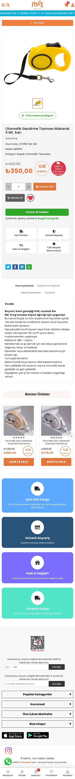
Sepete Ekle (46, 186)
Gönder (56, 667)
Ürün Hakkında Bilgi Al (39, 115)
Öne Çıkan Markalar (37, 714)
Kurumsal (37, 704)
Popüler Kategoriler (37, 694)
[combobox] (8, 667)
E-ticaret (25, 762)
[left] (4, 436)
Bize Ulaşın (37, 724)
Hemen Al (16, 198)
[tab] (24, 285)
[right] (71, 436)
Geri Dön (38, 23)
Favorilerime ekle (30, 198)
